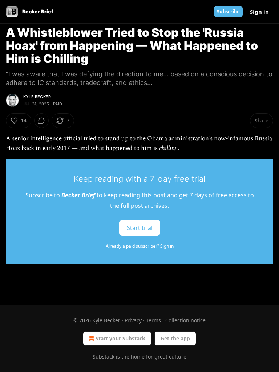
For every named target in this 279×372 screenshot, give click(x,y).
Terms (153, 320)
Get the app (175, 338)
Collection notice (185, 320)
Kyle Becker (37, 96)
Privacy (133, 320)
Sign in (259, 11)
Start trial (140, 228)
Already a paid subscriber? (140, 246)
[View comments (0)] (41, 120)
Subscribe (228, 11)
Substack (103, 356)
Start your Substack (120, 338)
